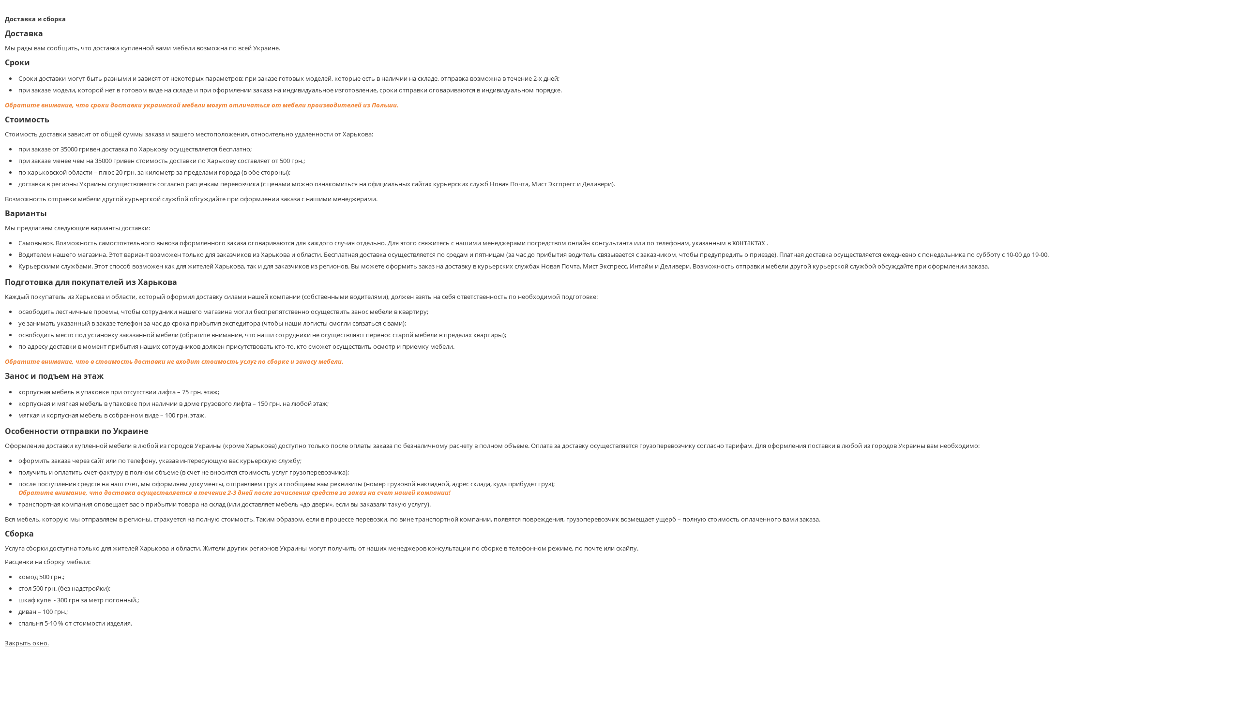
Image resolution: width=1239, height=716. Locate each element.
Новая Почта (509, 183)
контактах (748, 243)
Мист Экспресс (553, 183)
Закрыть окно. (27, 643)
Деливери (597, 183)
